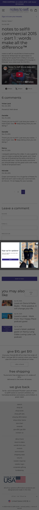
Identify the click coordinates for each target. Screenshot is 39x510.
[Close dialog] (37, 243)
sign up (10, 259)
